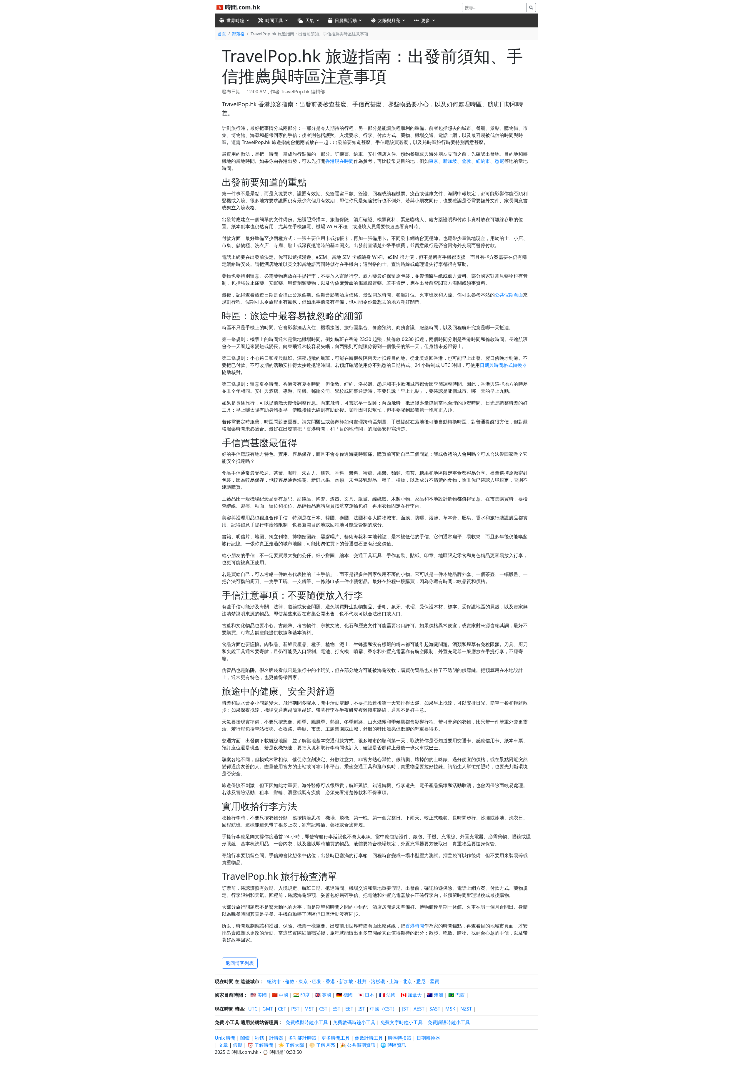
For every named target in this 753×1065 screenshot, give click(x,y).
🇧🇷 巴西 (456, 995)
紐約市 (483, 161)
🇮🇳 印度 (301, 995)
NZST (466, 1009)
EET (349, 1009)
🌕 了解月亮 (322, 1045)
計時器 (276, 1038)
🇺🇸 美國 (258, 995)
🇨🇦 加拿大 (411, 995)
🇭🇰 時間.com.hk (238, 7)
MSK (450, 1009)
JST (405, 1009)
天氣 (309, 20)
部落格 (238, 34)
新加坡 (450, 161)
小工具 (232, 1022)
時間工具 (274, 20)
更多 (425, 20)
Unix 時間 (225, 1038)
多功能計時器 (302, 1038)
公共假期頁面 (509, 294)
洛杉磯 (378, 981)
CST (323, 1009)
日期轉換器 (428, 1038)
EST (336, 1009)
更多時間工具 (336, 1038)
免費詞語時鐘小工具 (449, 1022)
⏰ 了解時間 (260, 1045)
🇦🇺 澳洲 (435, 995)
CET (282, 1009)
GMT (267, 1009)
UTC (252, 1009)
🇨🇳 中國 (280, 995)
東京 (433, 161)
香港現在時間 (339, 161)
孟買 (434, 981)
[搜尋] (531, 7)
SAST (434, 1009)
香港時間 (414, 925)
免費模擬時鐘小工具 (307, 1022)
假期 (237, 1045)
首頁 (222, 34)
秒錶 (259, 1038)
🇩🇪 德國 (344, 995)
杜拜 (362, 981)
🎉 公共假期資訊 (357, 1045)
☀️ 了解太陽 (291, 1045)
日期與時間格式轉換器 (503, 365)
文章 (223, 1045)
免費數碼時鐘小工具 (354, 1022)
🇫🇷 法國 (387, 995)
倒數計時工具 (369, 1038)
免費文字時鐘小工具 (401, 1022)
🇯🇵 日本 (366, 995)
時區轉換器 (400, 1038)
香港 (330, 981)
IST (361, 1009)
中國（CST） (383, 1009)
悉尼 (499, 161)
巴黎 (316, 981)
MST (309, 1009)
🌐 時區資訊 (393, 1045)
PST (295, 1009)
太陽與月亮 (389, 20)
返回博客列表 (240, 963)
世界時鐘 (235, 20)
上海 (394, 981)
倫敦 (466, 161)
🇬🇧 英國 (323, 995)
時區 (239, 1009)
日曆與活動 (346, 20)
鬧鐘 (245, 1038)
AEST (419, 1009)
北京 (407, 981)
